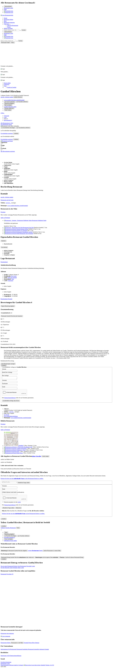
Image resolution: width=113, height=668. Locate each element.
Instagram (8, 662)
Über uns (6, 24)
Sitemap (37, 642)
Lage (5, 117)
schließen (16, 133)
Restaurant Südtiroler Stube (39, 220)
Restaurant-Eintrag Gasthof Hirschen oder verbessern (17, 557)
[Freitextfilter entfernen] (20, 30)
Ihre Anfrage (5, 375)
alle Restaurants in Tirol (7, 123)
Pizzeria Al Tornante (21, 230)
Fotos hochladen (9, 539)
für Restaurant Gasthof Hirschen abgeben (14, 550)
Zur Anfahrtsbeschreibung (11, 416)
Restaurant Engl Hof (28, 227)
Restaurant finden (8, 19)
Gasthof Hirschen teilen (10, 106)
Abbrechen (18, 507)
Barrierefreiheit (8, 6)
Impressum (4, 655)
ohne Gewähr (36, 456)
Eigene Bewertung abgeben (7, 306)
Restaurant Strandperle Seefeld (24, 232)
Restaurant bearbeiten (22, 649)
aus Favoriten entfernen (23, 535)
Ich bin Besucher (12, 567)
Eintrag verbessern (9, 108)
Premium (3, 212)
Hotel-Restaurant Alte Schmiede (24, 233)
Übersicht (6, 115)
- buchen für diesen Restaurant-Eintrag (71, 557)
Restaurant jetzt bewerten (11, 316)
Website (4, 369)
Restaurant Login (8, 8)
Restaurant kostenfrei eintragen (36, 649)
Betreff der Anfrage (7, 372)
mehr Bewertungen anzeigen (8, 363)
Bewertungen (8, 120)
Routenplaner (4, 262)
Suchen (24, 30)
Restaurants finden (6, 642)
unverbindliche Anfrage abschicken (11, 400)
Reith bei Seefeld (12, 277)
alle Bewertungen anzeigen (8, 151)
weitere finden (35, 550)
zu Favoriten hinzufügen (10, 535)
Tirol (12, 279)
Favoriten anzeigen (9, 537)
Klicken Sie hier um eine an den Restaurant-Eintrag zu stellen (22, 478)
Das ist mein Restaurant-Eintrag (18, 566)
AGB (19, 502)
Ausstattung (4, 247)
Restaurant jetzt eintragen (7, 633)
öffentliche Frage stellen (24, 482)
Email (3, 386)
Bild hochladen (8, 105)
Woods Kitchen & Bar (22, 229)
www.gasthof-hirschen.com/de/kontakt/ (14, 100)
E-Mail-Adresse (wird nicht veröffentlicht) (13, 492)
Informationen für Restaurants (9, 649)
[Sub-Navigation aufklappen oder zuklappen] (9, 24)
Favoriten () (7, 574)
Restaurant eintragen (9, 22)
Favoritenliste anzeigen (7, 133)
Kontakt (10, 299)
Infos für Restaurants (12, 25)
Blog (5, 21)
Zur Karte (6, 414)
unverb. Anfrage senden (7, 97)
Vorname (4, 380)
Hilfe (5, 9)
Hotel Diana (19, 453)
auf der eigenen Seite (46, 557)
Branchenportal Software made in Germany (20, 665)
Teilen (6, 532)
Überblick (3, 240)
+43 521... (8, 203)
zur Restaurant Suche (6, 124)
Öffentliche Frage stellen (10, 540)
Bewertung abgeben (9, 103)
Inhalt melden (8, 110)
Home (5, 18)
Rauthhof (21, 445)
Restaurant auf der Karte (7, 200)
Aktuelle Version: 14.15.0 (47, 665)
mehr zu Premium (5, 217)
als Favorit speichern (10, 101)
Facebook (3, 662)
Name (3, 489)
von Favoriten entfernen (22, 101)
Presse (9, 27)
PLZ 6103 (13, 276)
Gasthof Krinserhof (21, 448)
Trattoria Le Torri (20, 450)
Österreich (10, 280)
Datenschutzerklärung (10, 397)
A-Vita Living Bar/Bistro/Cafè (24, 447)
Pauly (17, 451)
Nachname (5, 383)
